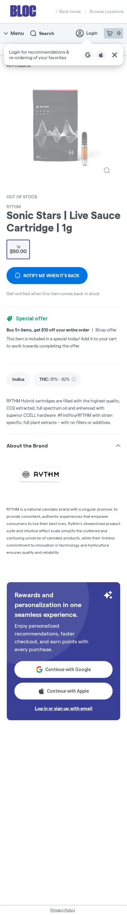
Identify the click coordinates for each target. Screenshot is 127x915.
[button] (63, 54)
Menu (17, 33)
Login (91, 33)
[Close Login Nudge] (114, 55)
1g (18, 249)
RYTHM (14, 206)
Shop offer (106, 330)
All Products (19, 65)
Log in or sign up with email (63, 708)
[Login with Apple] (101, 55)
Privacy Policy (62, 910)
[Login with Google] (88, 55)
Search (46, 33)
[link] (18, 379)
